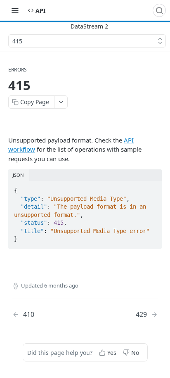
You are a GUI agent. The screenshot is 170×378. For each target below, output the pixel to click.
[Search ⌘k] (159, 10)
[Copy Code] (151, 188)
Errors (17, 70)
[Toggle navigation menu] (14, 10)
